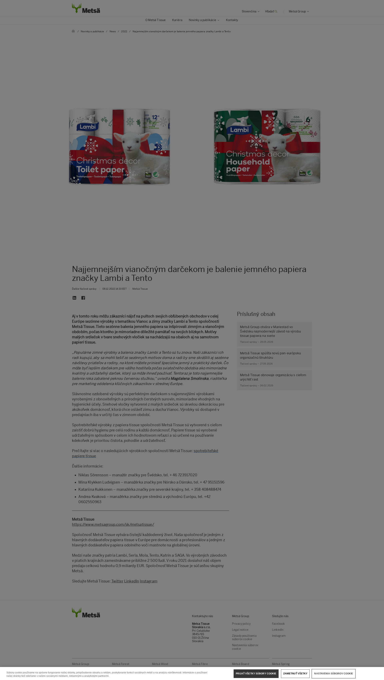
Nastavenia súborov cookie (333, 673)
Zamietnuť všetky (295, 673)
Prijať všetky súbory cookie (256, 673)
